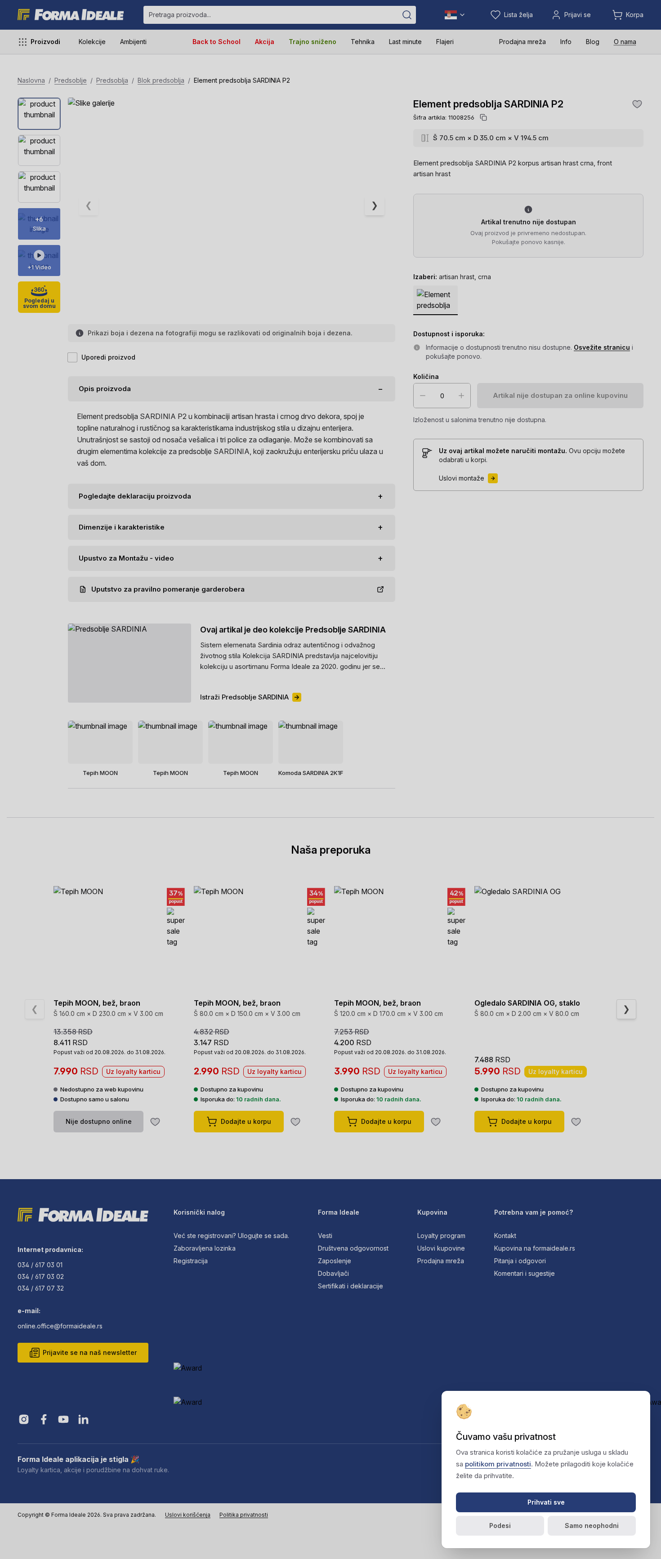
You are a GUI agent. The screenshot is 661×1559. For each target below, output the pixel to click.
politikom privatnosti (498, 1464)
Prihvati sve (546, 1502)
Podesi (500, 1525)
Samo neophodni (592, 1525)
